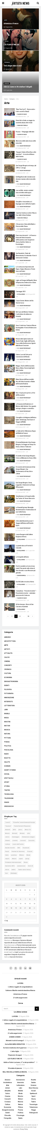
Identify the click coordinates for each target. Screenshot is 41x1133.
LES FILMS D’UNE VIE (11, 44)
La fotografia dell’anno (22, 557)
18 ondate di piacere (15, 1068)
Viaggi (6, 802)
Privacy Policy (24, 1129)
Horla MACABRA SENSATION (15, 1044)
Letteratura (9, 705)
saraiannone (21, 866)
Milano (21, 855)
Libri (6, 709)
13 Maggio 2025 (21, 362)
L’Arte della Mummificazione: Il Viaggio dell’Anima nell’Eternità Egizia (24, 523)
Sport (6, 782)
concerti (23, 840)
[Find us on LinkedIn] (25, 968)
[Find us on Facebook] (11, 968)
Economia (8, 677)
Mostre (7, 722)
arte (28, 833)
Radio (6, 754)
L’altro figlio (15, 1051)
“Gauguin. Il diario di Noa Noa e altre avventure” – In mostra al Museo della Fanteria (26, 154)
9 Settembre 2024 (31, 539)
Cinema (7, 661)
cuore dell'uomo (18, 844)
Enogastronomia (11, 681)
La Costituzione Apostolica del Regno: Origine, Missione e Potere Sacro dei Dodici (25, 269)
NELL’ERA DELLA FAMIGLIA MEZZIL (15, 1072)
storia (7, 869)
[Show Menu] (3, 3)
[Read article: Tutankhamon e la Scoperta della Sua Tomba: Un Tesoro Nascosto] (9, 499)
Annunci (6, 83)
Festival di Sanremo (18, 851)
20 (20, 908)
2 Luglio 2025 (20, 287)
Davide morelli (10, 847)
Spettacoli (8, 778)
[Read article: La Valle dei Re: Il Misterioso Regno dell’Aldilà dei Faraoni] (9, 434)
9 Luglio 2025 (20, 276)
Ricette (7, 758)
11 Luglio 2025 (20, 262)
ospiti (21, 858)
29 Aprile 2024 (30, 559)
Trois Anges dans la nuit (13, 66)
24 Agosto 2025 (20, 220)
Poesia (6, 742)
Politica (7, 746)
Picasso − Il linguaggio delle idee (25, 132)
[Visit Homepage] (20, 3)
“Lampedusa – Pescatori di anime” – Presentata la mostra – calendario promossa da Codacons (26, 593)
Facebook (26, 847)
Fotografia (8, 693)
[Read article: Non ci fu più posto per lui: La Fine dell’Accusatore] (9, 395)
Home (6, 99)
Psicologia (8, 750)
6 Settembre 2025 (21, 173)
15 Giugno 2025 (21, 308)
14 (25, 903)
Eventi (6, 685)
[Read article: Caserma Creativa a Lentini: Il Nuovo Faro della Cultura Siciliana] (9, 215)
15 (29, 903)
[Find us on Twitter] (15, 968)
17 (6, 908)
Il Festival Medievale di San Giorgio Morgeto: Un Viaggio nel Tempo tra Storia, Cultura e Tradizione (26, 444)
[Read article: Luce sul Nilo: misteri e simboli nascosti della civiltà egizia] (9, 193)
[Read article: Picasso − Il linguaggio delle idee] (9, 134)
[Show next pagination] (32, 616)
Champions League (28, 837)
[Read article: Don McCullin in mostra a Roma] (9, 584)
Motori (7, 726)
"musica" (8, 826)
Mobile (7, 713)
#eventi (7, 829)
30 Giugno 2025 (31, 294)
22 (29, 908)
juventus (14, 855)
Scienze (7, 766)
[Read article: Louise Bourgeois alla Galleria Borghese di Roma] (9, 537)
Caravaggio (15, 837)
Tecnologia (9, 794)
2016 (14, 829)
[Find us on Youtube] (30, 968)
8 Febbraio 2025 (21, 451)
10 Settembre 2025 (21, 161)
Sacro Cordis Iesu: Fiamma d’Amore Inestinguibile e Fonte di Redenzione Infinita (26, 327)
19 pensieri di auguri (15, 1055)
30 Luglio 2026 (8, 90)
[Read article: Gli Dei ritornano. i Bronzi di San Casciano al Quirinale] (9, 607)
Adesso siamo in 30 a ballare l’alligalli (18, 87)
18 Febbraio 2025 (21, 427)
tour (6, 873)
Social (6, 774)
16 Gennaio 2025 (21, 517)
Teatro (7, 790)
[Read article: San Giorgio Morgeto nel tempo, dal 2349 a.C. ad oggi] (9, 168)
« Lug (6, 920)
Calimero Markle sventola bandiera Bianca (20, 990)
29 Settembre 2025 (21, 116)
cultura (7, 844)
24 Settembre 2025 (21, 137)
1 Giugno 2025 (20, 335)
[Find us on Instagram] (20, 968)
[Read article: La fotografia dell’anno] (9, 559)
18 (11, 908)
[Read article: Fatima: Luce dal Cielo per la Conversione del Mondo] (9, 357)
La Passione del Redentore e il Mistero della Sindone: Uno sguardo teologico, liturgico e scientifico (26, 406)
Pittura (7, 738)
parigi (27, 858)
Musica (7, 730)
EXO (19, 847)
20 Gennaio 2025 (21, 492)
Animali (14, 833)
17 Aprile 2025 (20, 413)
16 (34, 903)
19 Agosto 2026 (8, 48)
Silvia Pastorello (22, 125)
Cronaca (7, 62)
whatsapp (14, 873)
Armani (22, 833)
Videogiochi (9, 806)
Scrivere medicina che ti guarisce (14, 1048)
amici (20, 829)
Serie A (30, 866)
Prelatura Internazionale (13, 862)
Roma (26, 862)
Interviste (8, 701)
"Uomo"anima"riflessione (22, 826)
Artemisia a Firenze (11, 23)
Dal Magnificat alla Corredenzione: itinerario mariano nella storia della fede (25, 179)
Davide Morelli (21, 575)
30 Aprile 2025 (20, 400)
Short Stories (10, 770)
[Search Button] (38, 3)
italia (6, 855)
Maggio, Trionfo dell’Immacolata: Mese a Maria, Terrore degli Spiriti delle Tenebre (25, 368)
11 (11, 903)
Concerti (8, 665)
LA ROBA (20, 983)
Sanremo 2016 (10, 866)
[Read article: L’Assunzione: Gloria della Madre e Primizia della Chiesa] (9, 227)
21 (25, 908)
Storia (7, 786)
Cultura (7, 673)
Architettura (10, 641)
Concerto (31, 840)
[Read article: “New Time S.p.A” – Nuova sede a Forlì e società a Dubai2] (9, 112)
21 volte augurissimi (20, 998)
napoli (7, 858)
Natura (7, 734)
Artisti (7, 649)
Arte (5, 20)
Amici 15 (28, 829)
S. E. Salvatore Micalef (24, 145)
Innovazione (9, 697)
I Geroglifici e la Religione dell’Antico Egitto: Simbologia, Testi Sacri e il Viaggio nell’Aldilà (26, 420)
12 (16, 903)
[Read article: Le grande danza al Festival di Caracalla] (9, 548)
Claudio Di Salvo (22, 114)
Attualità (8, 653)
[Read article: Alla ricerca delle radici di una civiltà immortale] (9, 143)
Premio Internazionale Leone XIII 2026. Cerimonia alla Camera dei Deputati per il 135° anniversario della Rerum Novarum (20, 947)
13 (20, 903)
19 (16, 908)
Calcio (6, 41)
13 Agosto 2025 (20, 249)
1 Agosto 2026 (8, 69)
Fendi (7, 851)
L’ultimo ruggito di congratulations (20, 987)
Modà (28, 855)
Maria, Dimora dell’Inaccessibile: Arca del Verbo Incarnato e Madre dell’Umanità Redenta (25, 381)
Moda (6, 718)
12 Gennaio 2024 (31, 584)
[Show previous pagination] (8, 616)
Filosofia (8, 689)
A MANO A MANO (15, 1037)
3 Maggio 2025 (20, 375)
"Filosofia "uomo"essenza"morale (24, 822)
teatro (13, 869)
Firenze (29, 851)
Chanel (7, 840)
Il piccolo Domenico (16, 957)
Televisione (8, 798)
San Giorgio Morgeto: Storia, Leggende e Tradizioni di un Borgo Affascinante (25, 485)
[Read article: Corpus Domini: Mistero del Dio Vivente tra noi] (9, 303)
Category (12, 99)
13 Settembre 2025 (21, 148)
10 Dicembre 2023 (21, 611)
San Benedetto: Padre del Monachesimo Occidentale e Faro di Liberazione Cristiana (26, 255)
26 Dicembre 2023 (21, 600)
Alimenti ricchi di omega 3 (15, 1040)
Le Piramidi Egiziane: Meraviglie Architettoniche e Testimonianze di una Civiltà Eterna (26, 509)
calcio (7, 837)
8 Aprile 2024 (31, 575)
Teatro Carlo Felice (24, 869)
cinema (15, 840)
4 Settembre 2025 (21, 186)
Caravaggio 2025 (20, 291)
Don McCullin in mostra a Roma (25, 582)
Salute (7, 762)
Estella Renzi (21, 294)
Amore (7, 833)
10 (28, 616)
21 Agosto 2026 (8, 27)
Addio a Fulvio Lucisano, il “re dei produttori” (19, 1062)
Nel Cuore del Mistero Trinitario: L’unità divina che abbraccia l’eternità (25, 314)
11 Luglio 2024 (31, 550)
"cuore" (7, 822)
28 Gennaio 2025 (21, 478)
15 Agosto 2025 (20, 231)
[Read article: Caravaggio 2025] (9, 294)
